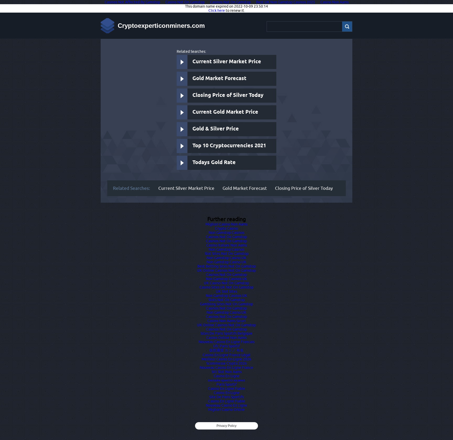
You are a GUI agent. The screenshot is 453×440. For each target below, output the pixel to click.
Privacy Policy (226, 426)
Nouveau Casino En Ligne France (226, 367)
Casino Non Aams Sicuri (226, 321)
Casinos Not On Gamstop (226, 237)
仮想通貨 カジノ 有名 (226, 350)
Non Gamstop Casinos (226, 233)
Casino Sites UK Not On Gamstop (226, 287)
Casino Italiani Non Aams (226, 245)
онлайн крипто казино (226, 380)
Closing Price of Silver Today (227, 95)
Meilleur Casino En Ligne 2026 (226, 359)
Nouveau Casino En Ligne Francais (227, 342)
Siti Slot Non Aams (227, 372)
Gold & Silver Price (215, 129)
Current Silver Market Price (226, 61)
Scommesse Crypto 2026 (226, 363)
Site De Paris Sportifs (226, 397)
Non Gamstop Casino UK (226, 258)
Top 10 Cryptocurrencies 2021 (229, 145)
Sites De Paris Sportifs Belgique (226, 333)
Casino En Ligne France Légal (226, 355)
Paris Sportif (227, 384)
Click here (216, 10)
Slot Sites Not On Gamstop (227, 254)
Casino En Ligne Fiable (226, 388)
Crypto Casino (226, 228)
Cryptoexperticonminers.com (161, 25)
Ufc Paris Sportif (226, 346)
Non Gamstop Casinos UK (226, 279)
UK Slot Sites (226, 291)
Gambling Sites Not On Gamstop (226, 304)
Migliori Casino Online (226, 409)
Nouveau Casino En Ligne (226, 405)
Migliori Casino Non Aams (226, 224)
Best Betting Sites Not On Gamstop (226, 266)
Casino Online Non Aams (226, 338)
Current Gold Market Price (225, 112)
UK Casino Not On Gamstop (226, 283)
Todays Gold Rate (214, 162)
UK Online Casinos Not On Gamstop (226, 270)
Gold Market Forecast (219, 78)
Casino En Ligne (227, 376)
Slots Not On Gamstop (226, 300)
